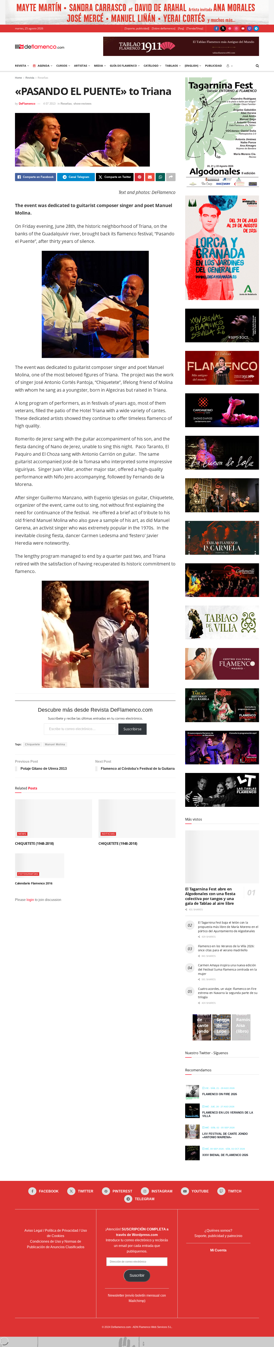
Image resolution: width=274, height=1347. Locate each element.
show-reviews (82, 103)
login (30, 900)
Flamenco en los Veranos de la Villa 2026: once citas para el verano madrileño (226, 948)
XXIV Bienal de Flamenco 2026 (225, 1155)
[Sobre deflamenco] (163, 28)
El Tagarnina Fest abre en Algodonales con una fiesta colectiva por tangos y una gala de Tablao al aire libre (210, 896)
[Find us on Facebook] (216, 28)
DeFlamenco (27, 103)
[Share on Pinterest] (139, 177)
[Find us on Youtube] (243, 28)
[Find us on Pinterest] (229, 28)
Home (18, 77)
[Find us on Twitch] (249, 28)
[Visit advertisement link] (137, 12)
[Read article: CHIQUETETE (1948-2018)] (53, 818)
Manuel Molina (55, 744)
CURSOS (61, 66)
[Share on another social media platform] (171, 177)
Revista (29, 77)
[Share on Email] (150, 177)
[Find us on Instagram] (236, 28)
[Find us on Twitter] (223, 28)
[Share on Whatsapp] (160, 177)
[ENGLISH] (191, 66)
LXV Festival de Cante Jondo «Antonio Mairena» (225, 1135)
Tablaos (171, 66)
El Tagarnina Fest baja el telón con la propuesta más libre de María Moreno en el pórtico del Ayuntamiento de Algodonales (228, 926)
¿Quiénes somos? (218, 1230)
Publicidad (213, 66)
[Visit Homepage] (39, 46)
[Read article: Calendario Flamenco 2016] (39, 865)
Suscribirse (132, 729)
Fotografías (28, 874)
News (22, 834)
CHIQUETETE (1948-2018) (34, 843)
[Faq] (181, 28)
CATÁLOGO (151, 66)
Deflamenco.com (121, 1327)
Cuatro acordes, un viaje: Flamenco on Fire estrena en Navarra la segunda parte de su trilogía (228, 993)
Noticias (108, 834)
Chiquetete (32, 744)
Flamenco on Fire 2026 (219, 1094)
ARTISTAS (80, 66)
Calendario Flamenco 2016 (33, 883)
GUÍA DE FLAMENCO (123, 66)
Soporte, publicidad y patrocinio (218, 1236)
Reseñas (43, 77)
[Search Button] (257, 65)
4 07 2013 (49, 103)
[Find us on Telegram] (256, 28)
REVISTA (20, 66)
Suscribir (137, 1275)
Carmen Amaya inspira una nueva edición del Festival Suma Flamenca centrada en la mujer (227, 969)
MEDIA (98, 66)
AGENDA (43, 66)
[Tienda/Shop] (194, 28)
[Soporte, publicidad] (137, 28)
